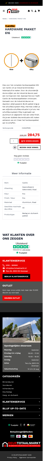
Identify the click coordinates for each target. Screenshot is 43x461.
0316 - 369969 (12, 265)
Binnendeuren (8, 382)
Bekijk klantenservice (16, 276)
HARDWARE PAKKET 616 (17, 18)
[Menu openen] (4, 11)
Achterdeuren (8, 389)
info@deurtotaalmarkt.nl (16, 268)
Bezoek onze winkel (29, 147)
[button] (21, 377)
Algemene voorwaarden (27, 457)
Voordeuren (7, 385)
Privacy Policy (12, 457)
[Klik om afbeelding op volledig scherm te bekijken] (21, 62)
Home (5, 18)
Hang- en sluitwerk (10, 395)
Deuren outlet (12, 298)
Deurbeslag (7, 392)
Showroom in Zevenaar (28, 3)
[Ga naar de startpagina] (13, 10)
